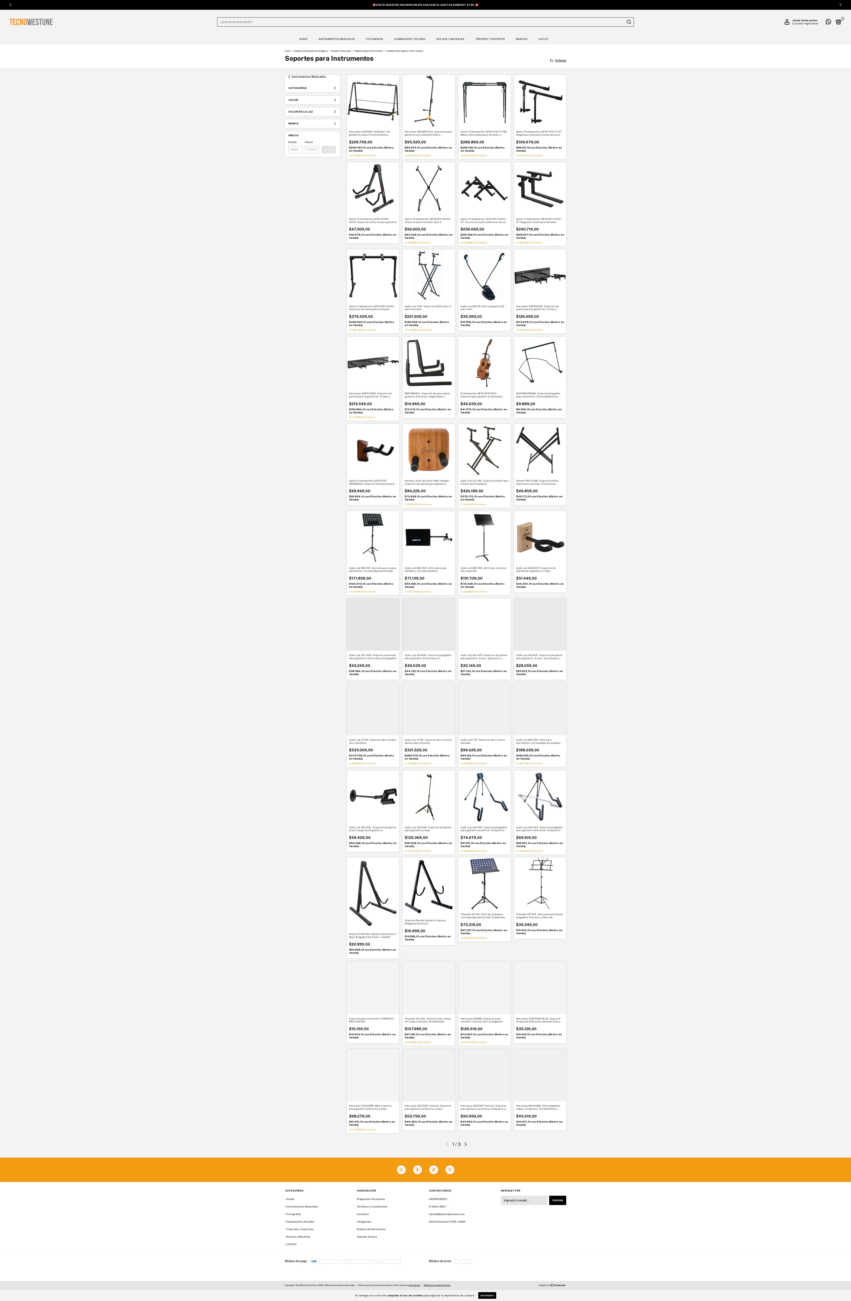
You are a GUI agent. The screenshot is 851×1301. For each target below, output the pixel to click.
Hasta (309, 142)
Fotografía (374, 39)
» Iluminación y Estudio (299, 1221)
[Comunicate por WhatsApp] (828, 23)
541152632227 (438, 1199)
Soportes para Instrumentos (368, 50)
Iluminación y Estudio (410, 39)
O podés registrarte (805, 23)
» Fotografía (293, 1214)
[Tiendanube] (552, 1285)
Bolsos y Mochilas (450, 39)
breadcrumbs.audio (341, 50)
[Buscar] (628, 22)
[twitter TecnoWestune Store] (449, 1169)
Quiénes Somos (367, 1236)
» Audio (290, 1199)
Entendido (487, 1295)
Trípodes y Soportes (490, 39)
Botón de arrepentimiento (437, 1285)
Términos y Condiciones (372, 1206)
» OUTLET (291, 1244)
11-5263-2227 (437, 1206)
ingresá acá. (414, 1285)
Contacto (363, 1214)
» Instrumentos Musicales (301, 1206)
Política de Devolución (371, 1229)
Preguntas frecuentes (371, 1199)
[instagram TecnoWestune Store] (401, 1169)
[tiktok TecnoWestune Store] (433, 1169)
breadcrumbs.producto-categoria (311, 50)
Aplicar (329, 149)
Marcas (521, 39)
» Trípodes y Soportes (299, 1229)
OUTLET (543, 39)
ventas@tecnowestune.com (447, 1214)
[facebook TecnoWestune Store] (417, 1169)
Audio (303, 39)
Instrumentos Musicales (337, 39)
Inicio (287, 50)
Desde (292, 142)
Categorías (364, 1221)
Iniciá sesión (809, 20)
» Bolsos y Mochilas (297, 1236)
